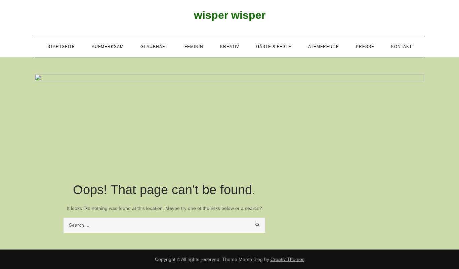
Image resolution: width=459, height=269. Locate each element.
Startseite (61, 46)
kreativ (229, 46)
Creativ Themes (287, 259)
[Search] (257, 225)
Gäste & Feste (273, 46)
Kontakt (401, 46)
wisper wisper (229, 15)
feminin (193, 46)
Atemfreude (323, 46)
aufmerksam (108, 46)
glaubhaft (154, 46)
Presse (365, 46)
